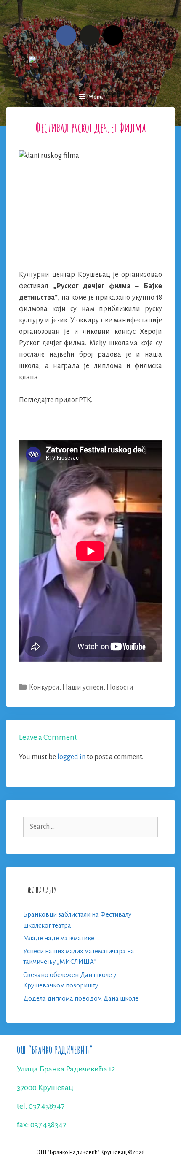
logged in (71, 757)
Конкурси (44, 687)
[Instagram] (113, 35)
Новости (119, 687)
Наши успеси (83, 687)
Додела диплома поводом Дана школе (80, 998)
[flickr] (90, 35)
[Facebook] (66, 35)
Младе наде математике (58, 937)
